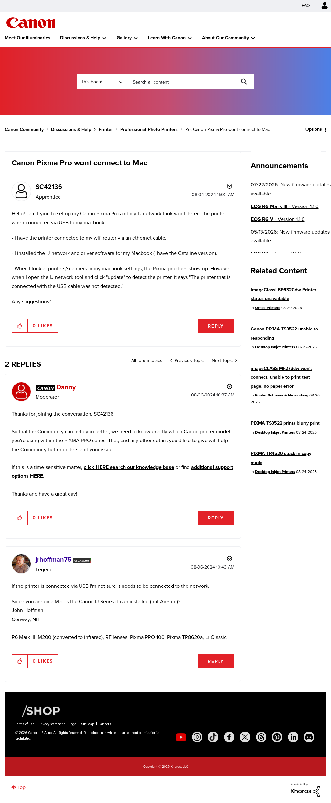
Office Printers (267, 308)
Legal (73, 724)
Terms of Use (24, 724)
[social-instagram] (197, 737)
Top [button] (21, 787)
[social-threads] (261, 737)
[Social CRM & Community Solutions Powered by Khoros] (305, 789)
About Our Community (225, 37)
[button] (20, 325)
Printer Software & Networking (281, 395)
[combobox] (190, 81)
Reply (216, 326)
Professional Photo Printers (149, 129)
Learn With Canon (167, 37)
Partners (104, 724)
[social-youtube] (181, 737)
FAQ (306, 5)
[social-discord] (309, 737)
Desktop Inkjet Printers (275, 347)
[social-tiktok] (213, 737)
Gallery (124, 37)
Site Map (87, 724)
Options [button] (313, 129)
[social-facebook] (229, 737)
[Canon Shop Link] (37, 710)
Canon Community (30, 22)
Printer (106, 129)
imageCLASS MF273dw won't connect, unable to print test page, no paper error (281, 377)
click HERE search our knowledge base (129, 467)
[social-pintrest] (277, 737)
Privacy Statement (51, 724)
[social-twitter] (245, 737)
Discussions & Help (80, 37)
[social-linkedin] (293, 737)
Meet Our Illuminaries (27, 37)
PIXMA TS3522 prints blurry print (285, 423)
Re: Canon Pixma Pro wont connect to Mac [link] (227, 129)
